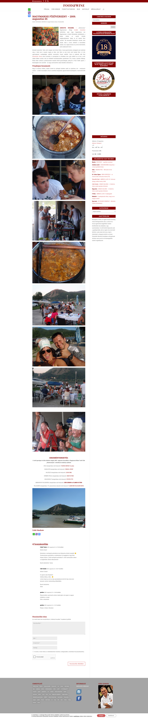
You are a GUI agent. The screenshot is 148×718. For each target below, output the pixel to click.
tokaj (55, 699)
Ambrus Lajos (35, 686)
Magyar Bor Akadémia (56, 694)
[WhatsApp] (29, 9)
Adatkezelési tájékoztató (82, 686)
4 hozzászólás (61, 21)
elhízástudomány (48, 689)
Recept (42, 699)
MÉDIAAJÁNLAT (96, 9)
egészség (38, 689)
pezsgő (34, 699)
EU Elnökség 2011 (64, 689)
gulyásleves (44, 691)
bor (58, 686)
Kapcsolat (85, 9)
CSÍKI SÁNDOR (55, 9)
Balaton (41, 686)
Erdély (54, 689)
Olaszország (66, 697)
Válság (69, 699)
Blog (78, 9)
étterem (34, 702)
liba (50, 694)
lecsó (43, 694)
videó (62, 699)
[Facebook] (29, 15)
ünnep (55, 21)
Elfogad (101, 715)
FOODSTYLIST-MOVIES (68, 9)
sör (52, 699)
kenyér (39, 694)
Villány (65, 699)
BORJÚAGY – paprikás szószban (104, 162)
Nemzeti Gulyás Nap (52, 697)
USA (58, 699)
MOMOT (45, 697)
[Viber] (29, 12)
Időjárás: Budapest (96, 143)
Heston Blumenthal (58, 691)
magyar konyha (50, 21)
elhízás (42, 689)
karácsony (35, 694)
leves (47, 694)
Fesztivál (34, 691)
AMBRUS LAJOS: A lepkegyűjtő (104, 194)
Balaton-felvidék (47, 686)
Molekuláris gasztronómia (38, 697)
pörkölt (38, 699)
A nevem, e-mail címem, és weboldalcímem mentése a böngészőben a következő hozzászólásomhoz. (59, 651)
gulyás (39, 691)
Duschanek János (37, 56)
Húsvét (65, 691)
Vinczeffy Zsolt (96, 179)
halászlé (51, 691)
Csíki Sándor (38, 21)
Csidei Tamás (43, 547)
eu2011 (58, 689)
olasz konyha (60, 697)
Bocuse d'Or (54, 686)
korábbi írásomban (79, 30)
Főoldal (46, 9)
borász (62, 686)
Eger (34, 689)
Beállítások (111, 715)
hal (48, 691)
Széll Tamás (47, 699)
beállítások (76, 716)
